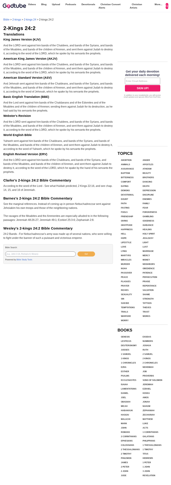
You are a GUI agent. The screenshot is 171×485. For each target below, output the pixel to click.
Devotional (127, 195)
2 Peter (125, 467)
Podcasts (70, 4)
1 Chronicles (128, 363)
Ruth (145, 350)
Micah (124, 406)
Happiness (127, 229)
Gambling (148, 216)
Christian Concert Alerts (110, 6)
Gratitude (126, 225)
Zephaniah (148, 410)
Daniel (124, 393)
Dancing (147, 182)
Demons (125, 190)
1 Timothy (148, 449)
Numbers (148, 341)
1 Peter (147, 462)
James (124, 462)
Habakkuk (127, 410)
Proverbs (148, 376)
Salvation (148, 290)
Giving (124, 221)
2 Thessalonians (130, 449)
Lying (124, 251)
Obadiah (125, 402)
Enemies (147, 199)
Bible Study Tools (24, 259)
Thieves (147, 307)
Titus (145, 454)
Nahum (146, 406)
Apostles (148, 164)
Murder (125, 264)
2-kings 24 (30, 19)
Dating (124, 186)
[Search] (167, 6)
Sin (122, 299)
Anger (146, 160)
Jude (123, 475)
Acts (145, 428)
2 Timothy (126, 454)
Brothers (148, 177)
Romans (125, 432)
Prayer (125, 286)
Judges (125, 350)
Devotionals (88, 4)
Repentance (149, 286)
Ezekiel (147, 389)
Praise (146, 281)
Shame (146, 294)
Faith (124, 203)
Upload (56, 4)
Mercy (146, 255)
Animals (125, 164)
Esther (125, 371)
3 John (146, 471)
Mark (124, 423)
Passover (126, 273)
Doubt (124, 199)
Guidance (148, 225)
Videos (32, 4)
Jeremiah (148, 384)
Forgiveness (150, 212)
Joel (123, 397)
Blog (44, 4)
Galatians (148, 436)
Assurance (127, 169)
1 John (146, 467)
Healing (147, 229)
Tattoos (147, 303)
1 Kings (125, 358)
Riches (125, 290)
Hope (124, 238)
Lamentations (128, 389)
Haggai (125, 415)
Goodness (148, 221)
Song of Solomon (152, 380)
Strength (148, 299)
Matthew (148, 419)
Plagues (126, 281)
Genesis (125, 337)
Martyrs (126, 255)
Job (145, 371)
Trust (146, 312)
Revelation (149, 475)
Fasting (125, 208)
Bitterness (127, 177)
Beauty (147, 173)
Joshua (147, 345)
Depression (149, 190)
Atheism (147, 169)
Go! (86, 254)
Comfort (126, 182)
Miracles (126, 260)
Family (146, 203)
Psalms (125, 376)
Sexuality (126, 294)
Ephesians (127, 441)
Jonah (146, 402)
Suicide (125, 303)
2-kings (16, 19)
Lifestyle (126, 242)
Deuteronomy (129, 345)
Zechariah (149, 415)
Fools (124, 212)
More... (158, 4)
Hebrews (148, 458)
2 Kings (147, 358)
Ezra (123, 367)
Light (145, 242)
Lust (145, 247)
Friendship (127, 216)
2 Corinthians (129, 436)
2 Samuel (148, 354)
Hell (123, 234)
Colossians (127, 445)
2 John (124, 471)
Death (146, 186)
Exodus (147, 337)
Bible (6, 19)
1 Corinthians (150, 432)
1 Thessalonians (152, 445)
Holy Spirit (149, 234)
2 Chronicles (150, 363)
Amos (146, 397)
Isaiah (124, 384)
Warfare (126, 316)
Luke (145, 423)
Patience (147, 273)
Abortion (126, 160)
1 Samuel (126, 354)
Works (146, 316)
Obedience (149, 268)
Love (123, 247)
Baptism (125, 173)
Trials (124, 312)
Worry (125, 320)
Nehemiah (148, 367)
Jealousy (148, 238)
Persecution (150, 277)
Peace (124, 277)
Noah (124, 268)
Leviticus (126, 341)
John (124, 428)
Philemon (126, 458)
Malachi (125, 419)
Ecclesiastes (128, 380)
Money (146, 260)
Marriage (148, 251)
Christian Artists (136, 6)
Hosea (146, 393)
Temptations (128, 307)
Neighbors (149, 264)
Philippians (149, 441)
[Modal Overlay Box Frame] (143, 84)
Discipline (148, 195)
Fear (145, 208)
